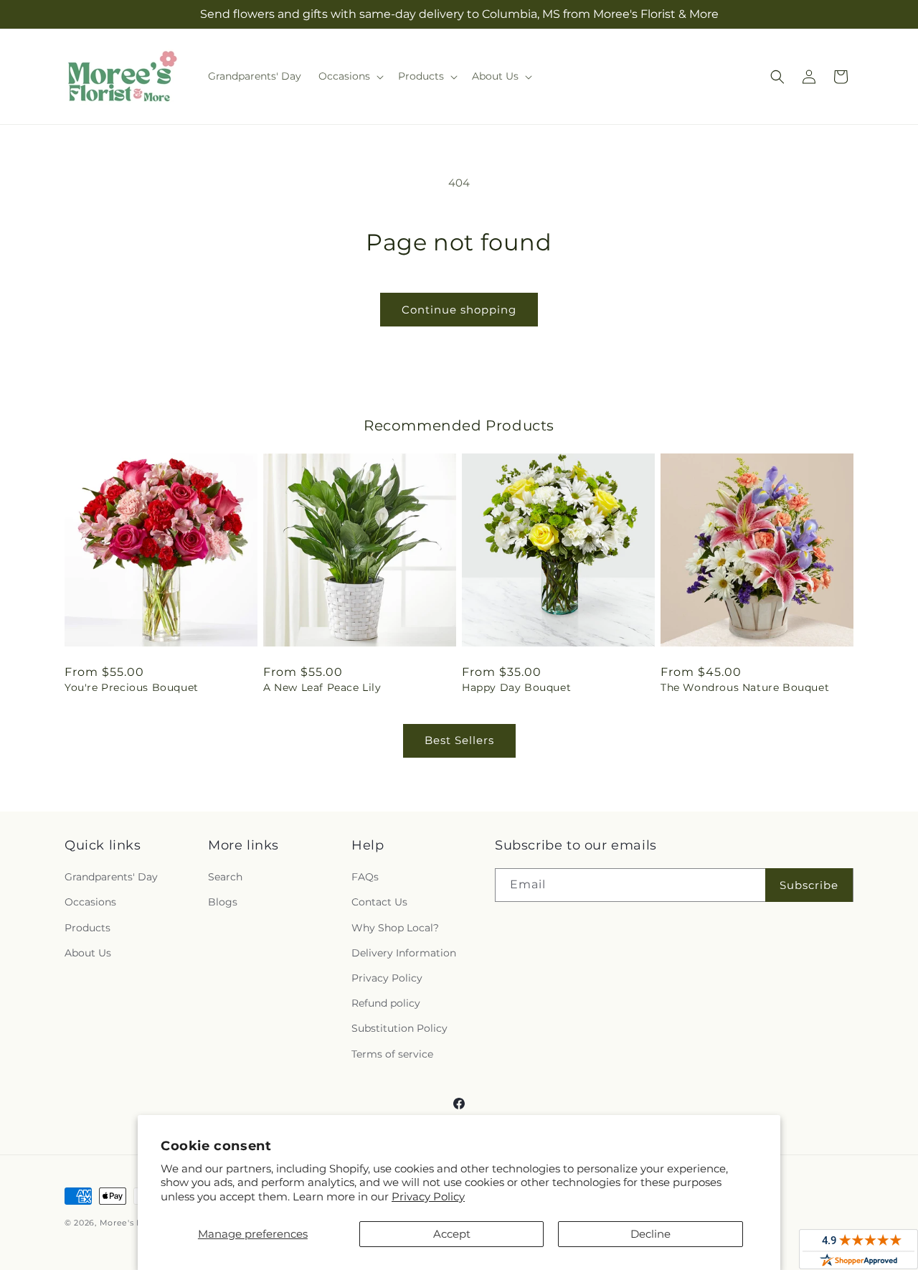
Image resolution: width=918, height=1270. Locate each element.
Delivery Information (403, 952)
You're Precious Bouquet (132, 687)
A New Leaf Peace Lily (322, 687)
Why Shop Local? (395, 927)
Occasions (90, 901)
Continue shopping (459, 309)
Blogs (222, 901)
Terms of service (392, 1054)
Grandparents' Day (111, 876)
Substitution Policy (399, 1028)
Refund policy (385, 1003)
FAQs (365, 876)
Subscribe (809, 885)
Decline (650, 1234)
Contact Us (379, 901)
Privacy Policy (428, 1196)
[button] (349, 76)
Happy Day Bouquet (516, 687)
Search (225, 876)
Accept (451, 1234)
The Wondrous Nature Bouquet (745, 687)
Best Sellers (459, 740)
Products (87, 927)
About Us (88, 952)
